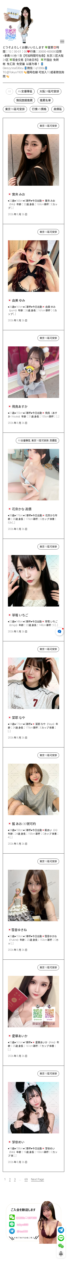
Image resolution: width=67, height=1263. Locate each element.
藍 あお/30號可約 (22, 754)
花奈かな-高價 (20, 439)
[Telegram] (61, 1230)
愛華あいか (18, 966)
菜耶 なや (17, 648)
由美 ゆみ (17, 231)
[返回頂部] (61, 1254)
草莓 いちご (18, 545)
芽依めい (17, 1072)
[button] (9, 91)
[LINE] (61, 1238)
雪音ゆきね (18, 860)
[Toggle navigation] (62, 41)
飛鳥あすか (18, 337)
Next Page (37, 1179)
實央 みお (17, 125)
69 (26, 1179)
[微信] (61, 1246)
